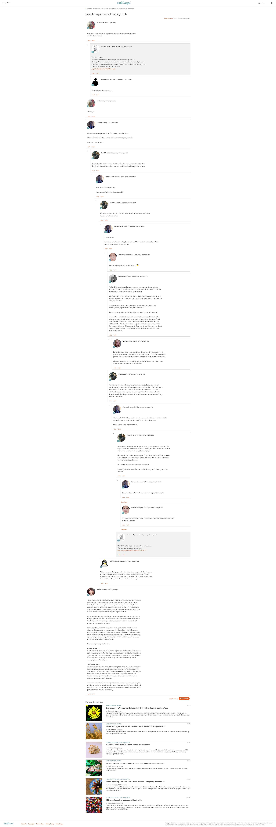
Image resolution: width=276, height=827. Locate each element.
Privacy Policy (50, 824)
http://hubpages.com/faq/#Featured (103, 69)
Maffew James (101, 589)
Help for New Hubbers (113, 705)
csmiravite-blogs (123, 255)
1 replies (124, 502)
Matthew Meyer (106, 46)
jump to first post (173, 698)
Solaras (125, 341)
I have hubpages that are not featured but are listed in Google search (135, 726)
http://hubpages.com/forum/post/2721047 (131, 550)
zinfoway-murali (106, 79)
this (131, 46)
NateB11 (104, 153)
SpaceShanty (122, 276)
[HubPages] (124, 3)
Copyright (31, 824)
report (93, 40)
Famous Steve (101, 122)
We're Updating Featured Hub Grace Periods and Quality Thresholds (135, 782)
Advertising (59, 824)
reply (89, 40)
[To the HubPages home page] (8, 823)
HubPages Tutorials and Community (118, 742)
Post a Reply (184, 698)
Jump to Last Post (168, 18)
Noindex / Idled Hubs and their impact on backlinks (128, 745)
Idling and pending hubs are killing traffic (124, 800)
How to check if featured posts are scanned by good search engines (135, 763)
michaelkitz (100, 23)
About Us (23, 824)
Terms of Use (40, 824)
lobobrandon (114, 561)
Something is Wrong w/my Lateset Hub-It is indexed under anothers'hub (137, 708)
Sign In (261, 3)
